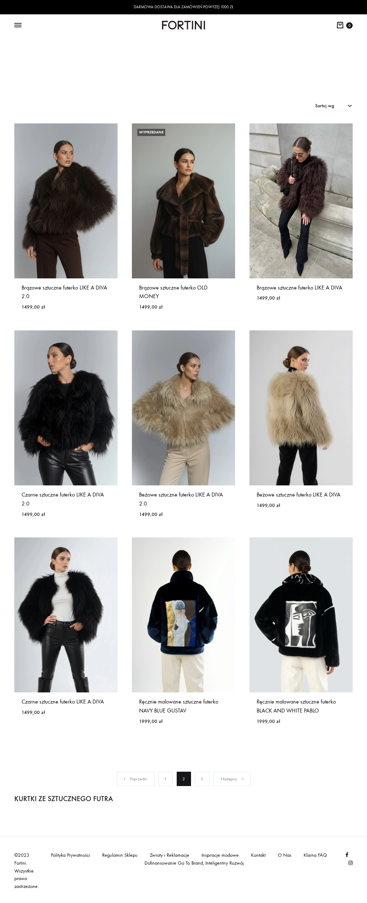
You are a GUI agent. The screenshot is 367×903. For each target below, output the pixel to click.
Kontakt (258, 855)
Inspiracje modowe (220, 855)
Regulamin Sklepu (120, 855)
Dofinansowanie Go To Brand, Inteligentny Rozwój (194, 863)
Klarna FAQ (315, 855)
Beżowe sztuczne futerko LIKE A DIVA (298, 494)
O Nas (284, 855)
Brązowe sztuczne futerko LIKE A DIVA (299, 287)
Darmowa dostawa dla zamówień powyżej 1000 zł (183, 7)
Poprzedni (138, 778)
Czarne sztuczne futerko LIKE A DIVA (63, 701)
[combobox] (334, 105)
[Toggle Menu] (18, 25)
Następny (229, 778)
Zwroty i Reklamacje (169, 855)
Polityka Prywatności (70, 855)
